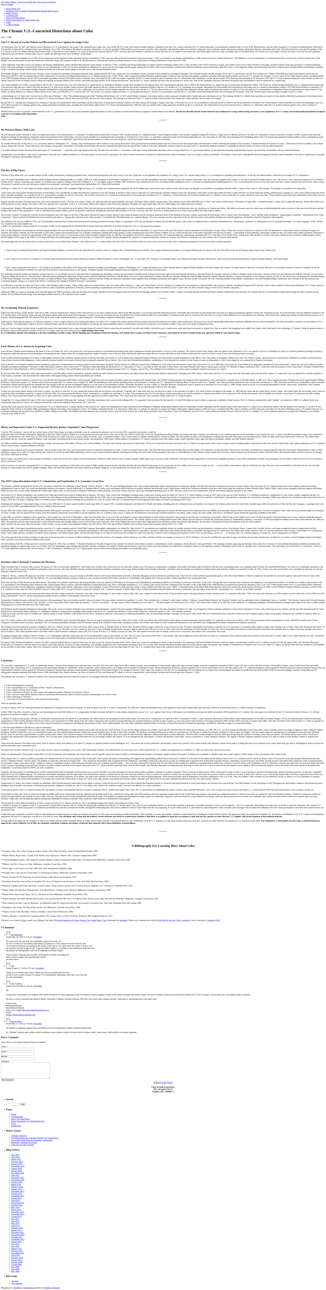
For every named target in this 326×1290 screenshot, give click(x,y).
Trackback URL (213, 920)
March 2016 (16, 1184)
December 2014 (17, 1203)
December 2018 (17, 1173)
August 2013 (16, 1216)
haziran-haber (16, 1021)
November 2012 (17, 1235)
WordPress (17, 1288)
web (12, 966)
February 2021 (17, 1161)
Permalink (38, 937)
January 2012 (16, 1248)
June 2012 (15, 1246)
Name (3, 1046)
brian (24, 920)
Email (3, 1051)
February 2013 (17, 1228)
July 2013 (15, 1219)
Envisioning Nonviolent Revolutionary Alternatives (31, 1140)
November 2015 (17, 1191)
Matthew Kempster (52, 1288)
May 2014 (15, 1207)
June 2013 (15, 1221)
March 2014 (16, 1210)
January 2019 (16, 1171)
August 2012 (16, 1242)
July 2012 (15, 1244)
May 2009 (15, 1271)
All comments (16, 1283)
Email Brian (16, 1126)
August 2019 (16, 1168)
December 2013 (17, 1212)
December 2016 (17, 1177)
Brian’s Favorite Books (15, 18)
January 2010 (16, 1260)
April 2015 (15, 1200)
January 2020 (16, 1164)
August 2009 (16, 1264)
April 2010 (15, 1255)
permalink (124, 920)
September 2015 (17, 1196)
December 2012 (17, 1232)
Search (9, 1099)
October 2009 (16, 1262)
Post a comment (182, 920)
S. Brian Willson (12, 25)
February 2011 (17, 1251)
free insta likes (16, 935)
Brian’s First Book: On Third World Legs (22, 20)
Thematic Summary (19, 1136)
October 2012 (16, 1237)
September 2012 (17, 1239)
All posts (14, 1281)
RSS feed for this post (166, 920)
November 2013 (17, 1214)
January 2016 (16, 1189)
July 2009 (15, 1267)
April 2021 (15, 1157)
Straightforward (29, 1288)
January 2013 (16, 1230)
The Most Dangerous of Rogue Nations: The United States (77, 920)
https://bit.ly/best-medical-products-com (33, 1010)
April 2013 (15, 1226)
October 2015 (16, 1194)
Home (13, 1114)
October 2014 (16, 1205)
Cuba (104, 920)
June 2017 (15, 1175)
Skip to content (7, 4)
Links (8, 22)
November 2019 (17, 1166)
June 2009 (15, 1269)
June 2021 (15, 1155)
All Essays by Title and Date (22, 1145)
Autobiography (12, 15)
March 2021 (16, 1159)
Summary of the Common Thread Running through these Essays (32, 11)
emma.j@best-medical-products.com (20, 1015)
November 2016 (17, 1180)
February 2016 (17, 1187)
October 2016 (16, 1182)
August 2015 (16, 1198)
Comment (5, 1061)
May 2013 (15, 1223)
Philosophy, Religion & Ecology (24, 1142)
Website (4, 1056)
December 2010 (17, 1253)
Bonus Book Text (13, 9)
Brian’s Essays (12, 13)
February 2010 (17, 1258)
